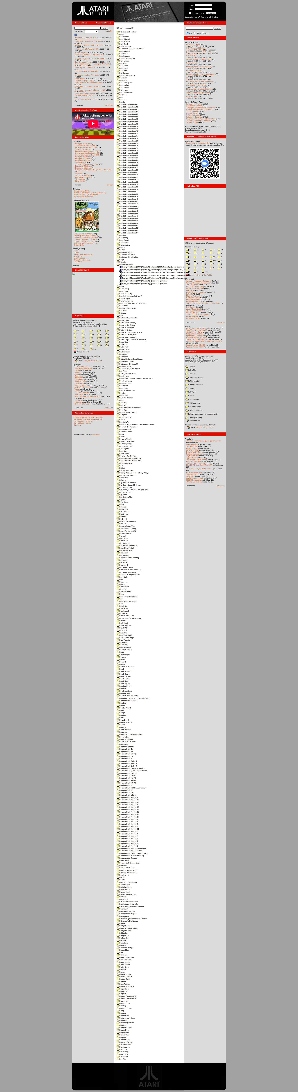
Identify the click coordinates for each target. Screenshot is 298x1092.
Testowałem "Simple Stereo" (196, 459)
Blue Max (123, 633)
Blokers (122, 621)
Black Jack (123, 553)
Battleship (123, 357)
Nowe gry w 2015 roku (83, 168)
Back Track (123, 44)
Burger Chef (124, 1035)
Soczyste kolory (192, 474)
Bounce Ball (124, 860)
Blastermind (124, 587)
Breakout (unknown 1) (128, 901)
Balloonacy (124, 88)
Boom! (122, 725)
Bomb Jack (124, 681)
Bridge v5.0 (124, 938)
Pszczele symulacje (193, 70)
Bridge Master (125, 931)
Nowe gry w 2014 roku (83, 177)
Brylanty (122, 969)
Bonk (121, 717)
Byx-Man (122, 1059)
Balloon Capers (125, 83)
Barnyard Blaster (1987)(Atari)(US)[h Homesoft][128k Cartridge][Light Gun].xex (154, 278)
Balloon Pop (124, 85)
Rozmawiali (189, 279)
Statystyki (77, 425)
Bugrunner (123, 1001)
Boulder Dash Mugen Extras (130, 851)
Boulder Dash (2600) (127, 754)
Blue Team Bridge (126, 638)
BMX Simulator (125, 647)
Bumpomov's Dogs (127, 1018)
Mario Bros (78, 378)
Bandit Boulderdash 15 (128, 138)
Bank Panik (124, 243)
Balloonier (123, 90)
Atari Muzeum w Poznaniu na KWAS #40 (89, 58)
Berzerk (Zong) (125, 444)
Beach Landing (125, 381)
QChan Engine (80, 181)
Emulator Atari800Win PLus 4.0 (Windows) (90, 193)
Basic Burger (124, 298)
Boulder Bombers (126, 746)
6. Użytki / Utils (192, 113)
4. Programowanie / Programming (198, 109)
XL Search (78, 262)
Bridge (122, 923)
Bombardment (125, 686)
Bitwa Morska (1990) (127, 529)
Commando (78, 376)
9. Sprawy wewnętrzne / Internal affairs (201, 119)
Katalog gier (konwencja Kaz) (85, 320)
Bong (121, 710)
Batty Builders (125, 366)
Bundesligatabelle (126, 1023)
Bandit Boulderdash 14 (128, 136)
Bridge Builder (125, 926)
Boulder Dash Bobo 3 (128, 764)
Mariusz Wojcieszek (193, 296)
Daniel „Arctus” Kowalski (195, 292)
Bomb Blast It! (125, 671)
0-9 (77, 330)
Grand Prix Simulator (82, 404)
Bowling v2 (124, 875)
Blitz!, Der (123, 606)
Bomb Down (124, 674)
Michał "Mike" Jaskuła (194, 288)
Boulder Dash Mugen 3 (128, 831)
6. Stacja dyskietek (195, 385)
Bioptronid (123, 514)
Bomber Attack (125, 691)
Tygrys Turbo (191, 458)
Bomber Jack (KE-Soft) (128, 696)
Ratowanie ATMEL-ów (194, 452)
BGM (121, 466)
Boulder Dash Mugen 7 (128, 841)
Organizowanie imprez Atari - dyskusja (88, 417)
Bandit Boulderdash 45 (128, 211)
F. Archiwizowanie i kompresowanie (203, 414)
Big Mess (123, 495)
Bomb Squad (124, 684)
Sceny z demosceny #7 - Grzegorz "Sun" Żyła (92, 64)
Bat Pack (122, 311)
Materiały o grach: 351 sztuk (85, 241)
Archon (77, 391)
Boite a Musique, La (127, 667)
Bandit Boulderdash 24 (128, 160)
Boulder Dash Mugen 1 (128, 797)
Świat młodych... (192, 63)
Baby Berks (124, 37)
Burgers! (122, 1037)
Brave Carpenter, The (127, 894)
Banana (122, 100)
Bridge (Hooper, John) (128, 928)
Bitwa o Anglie (125, 533)
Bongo (122, 713)
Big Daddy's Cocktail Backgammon (133, 490)
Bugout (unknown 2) (127, 998)
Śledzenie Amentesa (193, 300)
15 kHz (189, 78)
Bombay (122, 688)
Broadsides (124, 950)
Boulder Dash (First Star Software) (133, 771)
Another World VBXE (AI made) (198, 93)
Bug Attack (124, 989)
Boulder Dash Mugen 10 (129, 800)
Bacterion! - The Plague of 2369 (132, 49)
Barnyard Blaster (126, 264)
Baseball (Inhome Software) (130, 296)
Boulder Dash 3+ (126, 756)
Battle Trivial (124, 349)
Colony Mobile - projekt (82, 423)
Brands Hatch (125, 892)
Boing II (122, 662)
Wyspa (77, 389)
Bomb (121, 669)
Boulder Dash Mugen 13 (129, 807)
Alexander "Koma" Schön (195, 311)
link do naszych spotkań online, (198, 143)
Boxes (121, 877)
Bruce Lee (123, 955)
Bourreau (123, 865)
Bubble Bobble (125, 974)
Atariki (76, 250)
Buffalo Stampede (126, 986)
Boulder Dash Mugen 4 (128, 834)
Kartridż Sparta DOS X (83, 149)
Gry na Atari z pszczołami (196, 85)
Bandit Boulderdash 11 (128, 129)
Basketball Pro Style (127, 308)
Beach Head (124, 376)
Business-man (125, 1044)
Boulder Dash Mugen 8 (128, 843)
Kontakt (76, 265)
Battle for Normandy (127, 323)
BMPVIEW (78, 173)
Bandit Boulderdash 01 (128, 104)
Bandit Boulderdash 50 (128, 223)
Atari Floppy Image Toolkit (84, 94)
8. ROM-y (192, 392)
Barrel (121, 286)
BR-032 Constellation (128, 882)
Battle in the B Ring (127, 325)
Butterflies (123, 1054)
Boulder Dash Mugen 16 (129, 814)
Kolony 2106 (79, 383)
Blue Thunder (125, 640)
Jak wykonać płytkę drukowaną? (198, 469)
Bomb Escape (125, 676)
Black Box (123, 541)
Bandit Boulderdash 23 (128, 158)
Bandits (122, 235)
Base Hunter (124, 291)
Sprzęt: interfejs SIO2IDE (195, 345)
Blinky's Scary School (128, 596)
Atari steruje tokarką (193, 482)
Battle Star (123, 342)
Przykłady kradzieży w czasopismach (200, 74)
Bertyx (122, 436)
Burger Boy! (124, 1032)
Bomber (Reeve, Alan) (128, 700)
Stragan (188, 326)
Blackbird (123, 560)
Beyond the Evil (125, 463)
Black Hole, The (125, 550)
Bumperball (124, 1015)
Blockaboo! (124, 611)
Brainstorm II (124, 889)
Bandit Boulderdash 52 (128, 228)
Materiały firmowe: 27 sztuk (84, 239)
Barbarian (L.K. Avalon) (128, 257)
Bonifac (122, 715)
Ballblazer (123, 71)
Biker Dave (123, 502)
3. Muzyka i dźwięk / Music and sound (200, 108)
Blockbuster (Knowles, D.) (130, 618)
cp (221, 249)
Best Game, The (125, 446)
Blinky (121, 594)
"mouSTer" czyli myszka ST (196, 330)
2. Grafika (192, 370)
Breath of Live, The (127, 911)
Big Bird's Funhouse (127, 483)
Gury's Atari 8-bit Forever (83, 254)
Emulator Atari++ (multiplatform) (86, 195)
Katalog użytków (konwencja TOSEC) (200, 425)
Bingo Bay (123, 509)
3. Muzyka (192, 374)
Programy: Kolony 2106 (195, 334)
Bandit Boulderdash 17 (128, 143)
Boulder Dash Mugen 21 (129, 829)
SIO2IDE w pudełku (193, 480)
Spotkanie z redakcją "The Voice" (86, 75)
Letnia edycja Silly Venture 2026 (86, 49)
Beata (121, 400)
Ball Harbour (124, 61)
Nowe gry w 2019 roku (83, 159)
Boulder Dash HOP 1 (127, 773)
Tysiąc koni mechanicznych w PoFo (88, 41)
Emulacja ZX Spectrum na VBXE (86, 164)
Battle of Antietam (126, 328)
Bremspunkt (124, 916)
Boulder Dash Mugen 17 (129, 817)
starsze (110, 185)
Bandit (122, 102)
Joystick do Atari (192, 456)
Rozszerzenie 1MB (193, 461)
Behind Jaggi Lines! (127, 412)
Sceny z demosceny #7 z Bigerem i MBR (89, 90)
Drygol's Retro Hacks (82, 260)
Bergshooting (125, 429)
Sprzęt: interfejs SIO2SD (195, 347)
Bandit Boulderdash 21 (128, 153)
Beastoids (123, 395)
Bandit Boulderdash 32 (128, 179)
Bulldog (122, 1006)
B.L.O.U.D (123, 628)
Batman (122, 313)
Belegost (123, 415)
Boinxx (122, 664)
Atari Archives (79, 258)
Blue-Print (123, 642)
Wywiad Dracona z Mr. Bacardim (198, 283)
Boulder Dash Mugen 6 (128, 839)
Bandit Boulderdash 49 (128, 221)
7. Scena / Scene (192, 115)
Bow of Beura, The (127, 868)
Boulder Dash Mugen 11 (129, 802)
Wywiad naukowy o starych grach (199, 59)
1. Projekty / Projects (194, 104)
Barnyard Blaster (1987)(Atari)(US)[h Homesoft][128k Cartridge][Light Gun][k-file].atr (156, 275)
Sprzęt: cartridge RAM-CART (197, 339)
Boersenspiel (124, 655)
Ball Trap (122, 63)
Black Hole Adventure (128, 545)
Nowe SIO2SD (191, 448)
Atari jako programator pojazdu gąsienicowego (203, 441)
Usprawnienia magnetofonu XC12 (87, 151)
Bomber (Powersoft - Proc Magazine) (134, 698)
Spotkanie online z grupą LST (85, 95)
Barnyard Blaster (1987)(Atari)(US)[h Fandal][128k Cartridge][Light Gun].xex (153, 267)
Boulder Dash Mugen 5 (128, 836)
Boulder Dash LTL (126, 793)
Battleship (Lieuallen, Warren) (131, 359)
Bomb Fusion (125, 679)
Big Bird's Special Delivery (130, 485)
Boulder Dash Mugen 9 (128, 846)
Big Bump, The (125, 487)
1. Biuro (191, 366)
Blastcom (123, 582)
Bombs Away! (125, 708)
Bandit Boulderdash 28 (128, 170)
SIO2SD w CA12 (192, 450)
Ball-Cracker (124, 73)
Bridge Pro (123, 933)
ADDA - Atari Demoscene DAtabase (199, 243)
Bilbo (121, 504)
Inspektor (78, 402)
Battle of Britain (125, 330)
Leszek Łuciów (192, 301)
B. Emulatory (193, 399)
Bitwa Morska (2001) (127, 531)
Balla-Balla (123, 66)
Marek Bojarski (192, 316)
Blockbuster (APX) (126, 616)
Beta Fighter (124, 449)
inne (94, 349)
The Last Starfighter (81, 393)
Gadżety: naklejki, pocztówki (197, 337)
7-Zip (93, 360)
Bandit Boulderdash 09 (128, 124)
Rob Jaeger (190, 307)
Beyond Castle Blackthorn (130, 458)
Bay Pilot (123, 371)
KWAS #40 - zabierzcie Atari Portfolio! (88, 82)
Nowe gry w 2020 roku (83, 157)
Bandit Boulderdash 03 (128, 109)
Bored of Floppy (126, 739)
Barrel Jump (124, 289)
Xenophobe (78, 380)
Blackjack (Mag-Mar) (127, 572)
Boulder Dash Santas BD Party (131, 856)
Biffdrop (122, 480)
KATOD (189, 294)
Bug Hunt (123, 991)
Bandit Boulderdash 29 (128, 172)
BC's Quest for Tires (127, 374)
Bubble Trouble (125, 977)
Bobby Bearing (125, 650)
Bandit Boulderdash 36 (128, 189)
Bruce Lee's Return (127, 957)
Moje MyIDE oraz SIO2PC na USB (199, 465)
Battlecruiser (124, 352)
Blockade (123, 613)
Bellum (122, 419)
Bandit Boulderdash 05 (128, 114)
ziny (206, 271)
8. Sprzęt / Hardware (194, 117)
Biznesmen (124, 538)
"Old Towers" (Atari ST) (83, 367)
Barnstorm (123, 262)
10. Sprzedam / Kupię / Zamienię (198, 121)
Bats (121, 315)
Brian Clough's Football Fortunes (133, 919)
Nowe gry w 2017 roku (83, 160)
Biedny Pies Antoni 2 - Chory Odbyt (134, 473)
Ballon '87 (123, 80)
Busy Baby (123, 1052)
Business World (125, 1042)
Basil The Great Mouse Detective (86, 396)
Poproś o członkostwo (209, 17)
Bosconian (123, 744)
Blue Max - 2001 (125, 635)
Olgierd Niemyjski (192, 318)
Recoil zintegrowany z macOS (85, 99)
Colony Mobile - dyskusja (83, 421)
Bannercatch (124, 245)
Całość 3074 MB (83, 352)
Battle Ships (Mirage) (127, 337)
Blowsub (123, 630)
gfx (221, 253)
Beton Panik (124, 454)
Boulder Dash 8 (125, 759)
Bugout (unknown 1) (127, 996)
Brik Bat (122, 940)
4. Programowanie (195, 377)
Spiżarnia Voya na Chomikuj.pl (85, 243)
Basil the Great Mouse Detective (132, 303)
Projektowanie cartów (194, 454)
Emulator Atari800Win (82, 191)
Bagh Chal (123, 54)
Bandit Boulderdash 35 (128, 187)
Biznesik (122, 536)
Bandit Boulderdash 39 (128, 196)
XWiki (76, 252)
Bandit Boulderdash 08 (128, 121)
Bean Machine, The (127, 390)
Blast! (121, 579)
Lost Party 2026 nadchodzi (84, 68)
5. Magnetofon (194, 381)
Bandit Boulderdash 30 (128, 175)
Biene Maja (123, 478)
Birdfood (123, 519)
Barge (121, 259)
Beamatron (123, 386)
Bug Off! (122, 994)
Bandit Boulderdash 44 (128, 209)
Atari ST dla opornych (82, 175)
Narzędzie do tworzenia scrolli (85, 147)
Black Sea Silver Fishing (129, 558)
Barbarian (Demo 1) (127, 252)
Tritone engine (79, 179)
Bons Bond (124, 720)
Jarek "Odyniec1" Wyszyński (197, 314)
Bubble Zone (124, 979)
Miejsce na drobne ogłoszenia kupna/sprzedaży (204, 341)
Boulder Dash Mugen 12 (129, 805)
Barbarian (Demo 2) (127, 255)
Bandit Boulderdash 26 (128, 165)
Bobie (121, 652)
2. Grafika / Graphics (194, 106)
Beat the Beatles (126, 398)
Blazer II (122, 589)
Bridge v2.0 (124, 936)
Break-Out (123, 899)
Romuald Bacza (192, 298)
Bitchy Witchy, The (127, 526)
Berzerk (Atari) (125, 439)
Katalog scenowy (192, 247)
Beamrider (123, 388)
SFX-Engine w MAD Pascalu (85, 145)
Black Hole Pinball (126, 548)
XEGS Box (190, 476)
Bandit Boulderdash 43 (128, 206)
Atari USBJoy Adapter (194, 332)
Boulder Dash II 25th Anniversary (132, 788)
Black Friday (124, 543)
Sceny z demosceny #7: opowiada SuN (89, 54)
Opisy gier (77, 365)
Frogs (76, 370)
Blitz (121, 604)
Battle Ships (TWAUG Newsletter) (133, 340)
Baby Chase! (124, 39)
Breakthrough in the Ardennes (131, 906)
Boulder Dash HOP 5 (127, 783)
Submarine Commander (83, 368)
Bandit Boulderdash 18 (128, 146)
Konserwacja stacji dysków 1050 (86, 153)
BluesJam (123, 645)
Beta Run (123, 451)
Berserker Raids (125, 432)
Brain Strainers (125, 887)
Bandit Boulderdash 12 (128, 131)
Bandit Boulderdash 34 (128, 184)
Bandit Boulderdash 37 (128, 192)
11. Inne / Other (192, 122)
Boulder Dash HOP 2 (127, 776)
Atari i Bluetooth (192, 444)
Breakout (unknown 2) (128, 904)
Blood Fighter (125, 625)
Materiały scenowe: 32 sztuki (85, 236)
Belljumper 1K (125, 417)
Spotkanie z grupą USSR (83, 81)
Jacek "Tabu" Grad (193, 309)
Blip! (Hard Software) (128, 601)
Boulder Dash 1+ (126, 749)
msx (214, 260)
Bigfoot (122, 499)
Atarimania (78, 256)
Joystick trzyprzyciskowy (196, 463)
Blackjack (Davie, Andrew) (130, 570)
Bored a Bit (124, 737)
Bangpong (123, 238)
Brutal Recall (124, 965)
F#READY (190, 290)
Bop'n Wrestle (125, 730)
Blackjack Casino (126, 567)
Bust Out (123, 1049)
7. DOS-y (191, 388)
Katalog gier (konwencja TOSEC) (86, 356)
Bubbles (122, 981)
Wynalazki (189, 439)
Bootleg (122, 727)
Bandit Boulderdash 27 (128, 167)
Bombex (122, 703)
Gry (190, 33)
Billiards (122, 507)
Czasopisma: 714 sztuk (83, 234)
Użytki (198, 33)
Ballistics (123, 78)
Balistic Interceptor (127, 58)
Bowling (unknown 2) (128, 872)
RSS (107, 31)
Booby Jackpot (125, 722)
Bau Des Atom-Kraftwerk (129, 369)
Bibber (122, 468)
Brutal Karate (124, 962)
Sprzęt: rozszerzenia (194, 336)
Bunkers (122, 1025)
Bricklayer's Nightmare (128, 921)
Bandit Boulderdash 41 (128, 201)
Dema (206, 33)
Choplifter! (78, 372)
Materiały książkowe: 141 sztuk (86, 237)
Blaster (122, 584)
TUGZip (98, 360)
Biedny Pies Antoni (127, 470)
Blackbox (123, 562)
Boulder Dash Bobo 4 (128, 766)
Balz (121, 97)
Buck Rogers (124, 984)
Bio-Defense (124, 512)
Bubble (122, 972)
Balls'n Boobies (125, 92)
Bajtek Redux (79, 245)
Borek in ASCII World (127, 742)
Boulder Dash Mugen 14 (129, 810)
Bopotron (123, 732)
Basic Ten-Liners (126, 301)
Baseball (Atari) (125, 294)
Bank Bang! (124, 240)
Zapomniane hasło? (192, 17)
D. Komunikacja (194, 407)
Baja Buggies (124, 56)
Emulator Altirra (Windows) (84, 196)
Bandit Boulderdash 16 (128, 141)
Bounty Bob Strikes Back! (129, 863)
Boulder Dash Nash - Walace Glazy (133, 853)
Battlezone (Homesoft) (128, 364)
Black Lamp (124, 555)
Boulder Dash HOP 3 (127, 778)
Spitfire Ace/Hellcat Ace (83, 387)
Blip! (121, 599)
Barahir (122, 250)
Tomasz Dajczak (192, 285)
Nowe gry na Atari (193, 44)
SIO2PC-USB (191, 446)
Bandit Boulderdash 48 (128, 218)
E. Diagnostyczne (195, 410)
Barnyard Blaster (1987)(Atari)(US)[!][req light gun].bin (144, 281)
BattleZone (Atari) (126, 361)
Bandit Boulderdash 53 (128, 230)
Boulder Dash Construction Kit (132, 768)
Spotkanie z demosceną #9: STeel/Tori (88, 45)
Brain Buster (124, 885)
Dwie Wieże (78, 394)
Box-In (122, 880)
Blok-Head (123, 623)
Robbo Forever (80, 381)
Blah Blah (123, 577)
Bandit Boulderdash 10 (128, 126)
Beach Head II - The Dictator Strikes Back (136, 378)
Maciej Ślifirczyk (192, 313)
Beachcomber (125, 383)
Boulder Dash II (125, 785)
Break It (122, 897)
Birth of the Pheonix (127, 521)
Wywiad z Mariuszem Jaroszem (198, 281)
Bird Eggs (123, 516)
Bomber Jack (124, 693)
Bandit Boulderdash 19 (128, 148)
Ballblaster (123, 68)
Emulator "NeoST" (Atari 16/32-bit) (199, 67)
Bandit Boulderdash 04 (128, 112)
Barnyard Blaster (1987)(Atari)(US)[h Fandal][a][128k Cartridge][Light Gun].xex (154, 270)
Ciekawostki (190, 55)
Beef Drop (123, 403)
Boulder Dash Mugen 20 (129, 826)
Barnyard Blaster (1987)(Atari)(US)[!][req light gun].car (144, 284)
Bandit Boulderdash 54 (128, 233)
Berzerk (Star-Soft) (127, 441)
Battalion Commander (128, 318)
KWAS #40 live (80, 79)
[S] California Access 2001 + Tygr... (199, 52)
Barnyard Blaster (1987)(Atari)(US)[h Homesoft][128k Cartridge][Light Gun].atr (154, 272)
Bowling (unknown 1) (128, 870)
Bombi (122, 705)
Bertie (121, 434)
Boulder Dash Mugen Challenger (132, 848)
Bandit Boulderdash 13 (128, 134)
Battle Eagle (124, 320)
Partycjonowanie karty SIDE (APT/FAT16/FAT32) (92, 170)
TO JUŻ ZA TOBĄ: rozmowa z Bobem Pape (202, 303)
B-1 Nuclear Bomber (127, 32)
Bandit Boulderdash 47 (128, 216)
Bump (121, 1011)
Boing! (122, 659)
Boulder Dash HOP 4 (127, 780)
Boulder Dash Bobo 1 (128, 761)
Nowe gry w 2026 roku (83, 144)
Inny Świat (78, 400)
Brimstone (123, 943)
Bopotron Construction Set (130, 734)
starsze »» (109, 105)
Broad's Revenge (126, 948)
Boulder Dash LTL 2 (127, 795)
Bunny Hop (124, 1030)
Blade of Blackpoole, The (129, 575)
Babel (121, 34)
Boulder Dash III (125, 790)
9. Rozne (191, 396)
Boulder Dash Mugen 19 (129, 822)
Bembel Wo (124, 422)
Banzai (122, 247)
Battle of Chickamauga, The (130, 332)
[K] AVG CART (191, 96)
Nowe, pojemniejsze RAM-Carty (198, 328)
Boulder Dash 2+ (126, 751)
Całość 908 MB (194, 421)
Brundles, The (125, 960)
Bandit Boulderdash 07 (128, 119)
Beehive (122, 405)
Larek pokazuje (80, 162)
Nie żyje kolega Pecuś (82, 62)
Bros (121, 952)
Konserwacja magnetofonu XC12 (86, 155)
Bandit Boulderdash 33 (128, 182)
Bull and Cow (124, 1003)
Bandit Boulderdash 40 (128, 199)
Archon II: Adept (80, 385)
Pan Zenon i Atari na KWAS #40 (86, 71)
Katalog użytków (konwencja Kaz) (199, 356)
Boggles (122, 657)
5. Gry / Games (192, 111)
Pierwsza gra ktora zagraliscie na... (199, 89)
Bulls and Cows (125, 1008)
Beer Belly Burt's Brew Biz (130, 407)
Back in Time (124, 41)
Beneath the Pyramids (128, 427)
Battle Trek (123, 347)
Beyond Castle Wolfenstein (130, 461)
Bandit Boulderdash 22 (128, 155)
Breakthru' (123, 909)
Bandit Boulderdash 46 (128, 214)
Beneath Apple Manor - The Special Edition (136, 424)
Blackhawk (123, 565)
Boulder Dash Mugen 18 (129, 819)
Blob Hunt (123, 609)
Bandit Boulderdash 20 (128, 150)
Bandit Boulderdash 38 (128, 194)
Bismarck (123, 524)
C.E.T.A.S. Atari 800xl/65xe (196, 48)
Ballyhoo (123, 95)
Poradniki (77, 142)
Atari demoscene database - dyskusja (88, 419)
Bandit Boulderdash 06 (128, 117)
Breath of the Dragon (128, 914)
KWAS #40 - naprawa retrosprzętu (87, 86)
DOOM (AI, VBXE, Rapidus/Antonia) (199, 81)
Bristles (122, 945)
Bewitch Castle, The (127, 456)
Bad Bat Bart (124, 51)
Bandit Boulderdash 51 (128, 226)
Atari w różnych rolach (194, 478)
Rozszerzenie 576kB (194, 472)
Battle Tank (124, 344)
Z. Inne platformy (195, 417)
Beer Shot (123, 410)
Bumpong (123, 1020)
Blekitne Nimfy (125, 591)
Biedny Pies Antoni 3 (127, 475)
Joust (76, 374)
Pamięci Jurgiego (80, 53)
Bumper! (122, 1013)
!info (206, 257)
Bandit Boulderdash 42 (128, 204)
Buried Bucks (124, 1040)
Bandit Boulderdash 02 (128, 107)
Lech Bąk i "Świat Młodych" (196, 287)
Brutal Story (124, 967)
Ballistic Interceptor (127, 75)
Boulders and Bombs (128, 858)
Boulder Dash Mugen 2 (128, 824)
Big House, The (125, 492)
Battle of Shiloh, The (127, 335)
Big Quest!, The (125, 497)
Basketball (123, 306)
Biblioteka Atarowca (81, 200)
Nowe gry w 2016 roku (83, 166)
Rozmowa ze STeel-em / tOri (85, 38)
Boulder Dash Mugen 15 (129, 812)
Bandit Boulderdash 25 (128, 163)
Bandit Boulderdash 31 (128, 177)
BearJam (122, 393)
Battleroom (124, 354)
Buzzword (123, 1057)
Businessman (125, 1047)
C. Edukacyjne (194, 403)
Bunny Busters (125, 1027)
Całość (81, 360)
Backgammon (125, 46)
